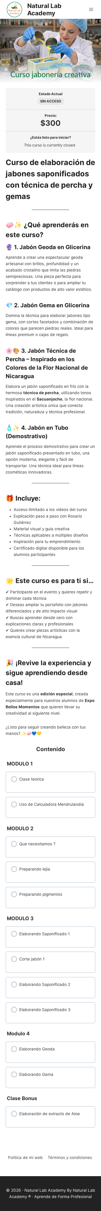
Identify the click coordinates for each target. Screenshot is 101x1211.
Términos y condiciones (70, 1157)
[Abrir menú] (91, 9)
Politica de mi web (25, 1157)
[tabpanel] (50, 447)
